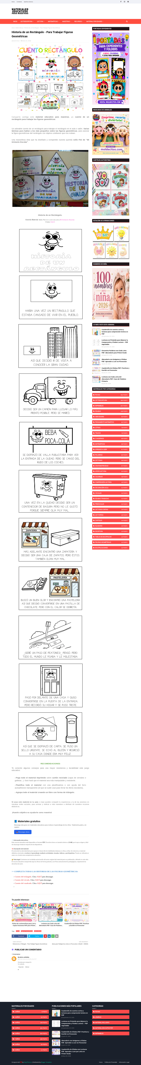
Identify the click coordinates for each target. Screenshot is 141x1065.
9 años (29, 1050)
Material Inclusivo (102, 1022)
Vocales (109, 493)
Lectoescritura (109, 400)
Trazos (109, 433)
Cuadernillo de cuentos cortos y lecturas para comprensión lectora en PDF (115, 332)
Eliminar (27, 967)
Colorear (109, 477)
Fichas (18, 931)
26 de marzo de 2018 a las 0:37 (28, 959)
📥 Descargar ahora (22, 832)
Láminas (98, 1017)
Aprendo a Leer (109, 449)
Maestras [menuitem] (66, 21)
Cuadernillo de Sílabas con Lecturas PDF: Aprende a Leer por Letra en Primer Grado (74, 1051)
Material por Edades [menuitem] (94, 21)
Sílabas (109, 411)
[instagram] (124, 1)
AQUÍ (52, 222)
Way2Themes (28, 1062)
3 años (29, 1017)
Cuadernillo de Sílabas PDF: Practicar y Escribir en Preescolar (115, 369)
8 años (29, 1044)
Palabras (109, 455)
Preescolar (109, 504)
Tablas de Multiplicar (109, 537)
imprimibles (109, 406)
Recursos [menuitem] (78, 21)
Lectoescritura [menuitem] (26, 21)
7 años (29, 1039)
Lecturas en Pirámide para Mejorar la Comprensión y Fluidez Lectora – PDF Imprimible (115, 342)
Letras (109, 427)
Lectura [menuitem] (40, 21)
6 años (29, 1033)
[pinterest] (128, 1)
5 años (29, 1028)
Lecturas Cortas (109, 509)
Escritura (109, 531)
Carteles (109, 520)
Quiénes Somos (28, 1)
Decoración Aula (109, 487)
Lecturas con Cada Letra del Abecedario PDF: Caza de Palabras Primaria (114, 379)
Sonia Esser (16, 41)
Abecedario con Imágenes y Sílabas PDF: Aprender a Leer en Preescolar (114, 360)
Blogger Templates (46, 1062)
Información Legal (124, 1062)
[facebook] (121, 1)
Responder (21, 967)
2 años (29, 1011)
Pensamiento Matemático (109, 422)
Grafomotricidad (109, 466)
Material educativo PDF (104, 1028)
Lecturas (109, 460)
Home (101, 1062)
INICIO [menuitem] (15, 21)
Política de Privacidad (111, 1062)
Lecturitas (109, 515)
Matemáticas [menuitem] (53, 21)
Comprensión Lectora (109, 482)
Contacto (19, 1)
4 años (29, 1022)
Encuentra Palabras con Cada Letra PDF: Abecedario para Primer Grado (114, 352)
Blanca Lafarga (23, 957)
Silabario (109, 526)
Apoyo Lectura (109, 471)
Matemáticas (19, 28)
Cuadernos (109, 438)
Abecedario (109, 416)
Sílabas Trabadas (109, 498)
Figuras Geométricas (27, 931)
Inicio (13, 1)
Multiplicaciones (109, 548)
